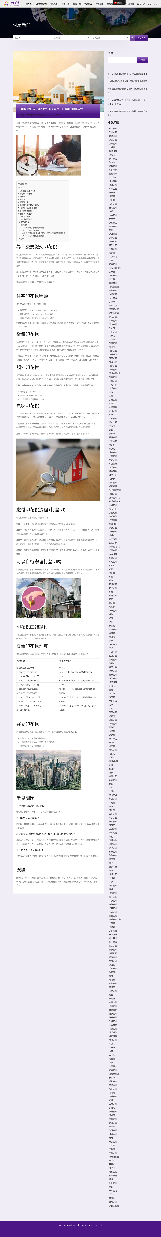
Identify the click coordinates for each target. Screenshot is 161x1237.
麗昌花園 (113, 1017)
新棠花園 (113, 527)
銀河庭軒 (113, 934)
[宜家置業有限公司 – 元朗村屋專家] (11, 6)
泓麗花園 (113, 659)
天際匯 (112, 1077)
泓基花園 (113, 655)
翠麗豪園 (113, 844)
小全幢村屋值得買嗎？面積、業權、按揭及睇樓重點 (127, 113)
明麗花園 (113, 561)
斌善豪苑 (113, 520)
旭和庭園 (113, 539)
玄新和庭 (113, 701)
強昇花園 (113, 437)
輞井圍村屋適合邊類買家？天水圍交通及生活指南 (127, 75)
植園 (111, 622)
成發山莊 (113, 475)
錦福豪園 (113, 957)
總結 (22, 239)
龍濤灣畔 (113, 173)
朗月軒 (112, 603)
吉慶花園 (113, 249)
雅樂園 (112, 1194)
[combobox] (71, 37)
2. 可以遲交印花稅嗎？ (32, 230)
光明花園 (113, 207)
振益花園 (113, 482)
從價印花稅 (23, 196)
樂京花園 (113, 629)
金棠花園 (113, 908)
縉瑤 (111, 787)
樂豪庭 (112, 637)
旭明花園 (113, 550)
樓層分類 (65, 4)
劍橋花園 (113, 237)
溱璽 (111, 689)
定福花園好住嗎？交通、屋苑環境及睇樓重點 (128, 81)
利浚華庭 (113, 234)
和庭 (111, 260)
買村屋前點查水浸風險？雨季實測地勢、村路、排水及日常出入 (127, 102)
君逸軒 (112, 252)
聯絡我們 (111, 4)
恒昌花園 (113, 460)
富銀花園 (113, 369)
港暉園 (112, 686)
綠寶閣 (112, 768)
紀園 (111, 765)
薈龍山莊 (113, 1171)
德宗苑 (112, 445)
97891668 (129, 4)
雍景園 (112, 1198)
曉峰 (111, 580)
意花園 (112, 1115)
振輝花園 (113, 505)
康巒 (111, 429)
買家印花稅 (23, 202)
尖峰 (111, 392)
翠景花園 (113, 817)
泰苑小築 (113, 667)
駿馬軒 (112, 998)
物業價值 (26, 216)
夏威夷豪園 (114, 1074)
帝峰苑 (112, 426)
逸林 (111, 889)
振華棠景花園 (115, 490)
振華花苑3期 (114, 501)
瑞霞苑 (112, 716)
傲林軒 (112, 147)
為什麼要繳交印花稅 (27, 191)
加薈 (111, 1051)
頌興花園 (113, 1202)
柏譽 (111, 618)
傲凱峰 (112, 200)
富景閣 (112, 335)
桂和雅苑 (113, 1036)
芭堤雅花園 (114, 1156)
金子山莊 (113, 897)
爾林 (111, 1138)
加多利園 (113, 241)
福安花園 (113, 750)
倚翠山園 (113, 188)
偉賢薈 (112, 196)
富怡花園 (113, 332)
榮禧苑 (112, 625)
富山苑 (112, 328)
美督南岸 (113, 795)
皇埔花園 (113, 723)
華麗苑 (112, 1164)
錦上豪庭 (113, 942)
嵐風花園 (113, 143)
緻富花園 (113, 780)
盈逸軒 (112, 731)
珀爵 (111, 708)
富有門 (112, 1092)
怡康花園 (113, 452)
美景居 (112, 791)
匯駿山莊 (113, 245)
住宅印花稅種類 (25, 194)
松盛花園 (113, 610)
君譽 (111, 1062)
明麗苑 (112, 565)
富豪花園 (113, 358)
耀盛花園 (113, 851)
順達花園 (113, 983)
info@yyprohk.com (148, 4)
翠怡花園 (113, 814)
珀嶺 (111, 704)
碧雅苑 (112, 1149)
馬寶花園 (113, 991)
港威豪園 (113, 1134)
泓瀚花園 (113, 1130)
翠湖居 (112, 825)
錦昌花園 (113, 128)
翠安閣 (112, 1043)
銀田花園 (113, 1183)
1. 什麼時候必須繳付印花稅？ (35, 227)
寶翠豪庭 (113, 158)
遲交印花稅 (25, 222)
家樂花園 (113, 320)
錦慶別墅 (113, 953)
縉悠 (111, 784)
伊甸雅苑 (113, 181)
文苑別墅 (113, 512)
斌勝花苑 (113, 516)
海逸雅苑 (113, 682)
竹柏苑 (112, 757)
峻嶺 (111, 414)
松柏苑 (112, 607)
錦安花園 (113, 949)
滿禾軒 (112, 693)
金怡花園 (113, 904)
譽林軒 (112, 878)
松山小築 (113, 170)
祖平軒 (112, 746)
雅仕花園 (113, 132)
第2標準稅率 (27, 219)
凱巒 (111, 230)
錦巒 (111, 1187)
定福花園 (113, 316)
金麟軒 (112, 927)
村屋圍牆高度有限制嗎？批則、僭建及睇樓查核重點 (127, 91)
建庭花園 (113, 1111)
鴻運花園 (113, 1006)
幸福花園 (113, 1104)
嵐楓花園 (113, 418)
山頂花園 (113, 411)
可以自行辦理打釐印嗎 (28, 208)
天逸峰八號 (114, 309)
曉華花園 (113, 588)
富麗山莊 (113, 384)
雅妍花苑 (113, 1190)
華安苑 (112, 859)
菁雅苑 (112, 1160)
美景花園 (113, 139)
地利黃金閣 (114, 286)
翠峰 (111, 806)
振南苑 (112, 478)
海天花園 (113, 674)
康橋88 (112, 433)
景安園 (112, 155)
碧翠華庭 (113, 738)
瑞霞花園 (113, 1141)
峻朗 (111, 1100)
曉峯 (111, 576)
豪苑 (111, 881)
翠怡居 (112, 810)
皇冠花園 (113, 719)
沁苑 (111, 648)
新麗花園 (113, 1119)
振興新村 (113, 486)
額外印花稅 (23, 199)
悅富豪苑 (113, 463)
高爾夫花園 (114, 1205)
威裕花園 (113, 1081)
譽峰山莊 (113, 874)
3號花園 (112, 177)
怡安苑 (112, 448)
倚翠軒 (112, 192)
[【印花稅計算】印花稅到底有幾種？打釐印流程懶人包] (58, 81)
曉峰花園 (113, 584)
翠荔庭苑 (113, 840)
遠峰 (111, 1179)
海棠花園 (113, 678)
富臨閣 (112, 347)
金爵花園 (113, 915)
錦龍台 (112, 964)
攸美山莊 (113, 509)
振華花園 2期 (114, 497)
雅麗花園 (113, 968)
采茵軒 (112, 1047)
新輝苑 (112, 535)
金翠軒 (112, 923)
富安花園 (113, 324)
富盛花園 (113, 343)
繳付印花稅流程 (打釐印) (29, 205)
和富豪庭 (113, 1066)
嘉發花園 (113, 275)
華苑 (111, 863)
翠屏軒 (112, 802)
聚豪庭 (112, 162)
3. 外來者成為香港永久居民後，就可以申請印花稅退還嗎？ (45, 233)
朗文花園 (113, 1122)
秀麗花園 (113, 1153)
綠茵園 (112, 772)
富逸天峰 (113, 362)
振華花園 (113, 494)
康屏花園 (113, 166)
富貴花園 (113, 1028)
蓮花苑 (112, 1168)
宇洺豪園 (113, 1085)
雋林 (111, 976)
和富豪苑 (113, 256)
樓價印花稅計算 (25, 214)
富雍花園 (113, 381)
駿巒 (111, 994)
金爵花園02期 (115, 919)
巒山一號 (113, 422)
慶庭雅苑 (113, 471)
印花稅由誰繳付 (25, 211)
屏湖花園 (113, 399)
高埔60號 (113, 1002)
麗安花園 (113, 1013)
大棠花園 (113, 294)
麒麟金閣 (113, 136)
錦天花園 (113, 945)
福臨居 (112, 753)
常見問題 (24, 225)
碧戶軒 (112, 735)
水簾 (111, 640)
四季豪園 (113, 283)
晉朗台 (112, 573)
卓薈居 (112, 1055)
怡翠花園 (113, 456)
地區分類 (54, 4)
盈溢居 (112, 727)
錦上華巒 (113, 938)
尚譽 (111, 396)
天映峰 (112, 301)
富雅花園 (113, 377)
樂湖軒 (112, 633)
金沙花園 (113, 912)
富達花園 (113, 365)
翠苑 (111, 836)
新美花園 (113, 531)
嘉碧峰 (112, 279)
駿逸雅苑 (113, 151)
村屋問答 (88, 4)
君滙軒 (112, 1058)
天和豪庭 (113, 298)
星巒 (111, 569)
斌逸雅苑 (113, 524)
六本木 (112, 219)
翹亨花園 (113, 848)
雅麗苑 (112, 972)
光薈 (111, 211)
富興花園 (113, 350)
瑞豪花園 (113, 712)
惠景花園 (113, 467)
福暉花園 (113, 1040)
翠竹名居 (113, 832)
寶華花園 (113, 388)
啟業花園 (113, 1070)
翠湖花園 (113, 829)
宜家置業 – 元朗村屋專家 (36, 4)
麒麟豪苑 (113, 1010)
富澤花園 (113, 1021)
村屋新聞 (99, 4)
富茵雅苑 (113, 354)
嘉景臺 (112, 271)
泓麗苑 (112, 663)
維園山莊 (113, 776)
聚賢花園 (113, 855)
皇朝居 (112, 1145)
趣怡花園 (113, 885)
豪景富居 (113, 1175)
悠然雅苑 (113, 1032)
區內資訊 (40, 114)
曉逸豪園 (113, 595)
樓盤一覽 (77, 4)
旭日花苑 (113, 542)
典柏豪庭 (113, 222)
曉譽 (111, 591)
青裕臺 (112, 979)
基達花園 (113, 290)
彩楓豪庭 (113, 441)
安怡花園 (113, 1089)
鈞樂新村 (113, 930)
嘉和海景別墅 (115, 268)
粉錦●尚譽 (113, 761)
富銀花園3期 (114, 373)
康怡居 (112, 1107)
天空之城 (113, 305)
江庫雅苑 (113, 644)
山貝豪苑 (113, 407)
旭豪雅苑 (113, 554)
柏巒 (111, 614)
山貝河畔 (113, 403)
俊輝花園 (113, 185)
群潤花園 (113, 799)
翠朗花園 (113, 821)
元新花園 (113, 204)
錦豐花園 (113, 961)
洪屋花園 (113, 671)
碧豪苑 (112, 742)
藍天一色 (113, 866)
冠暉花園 (113, 226)
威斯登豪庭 (114, 313)
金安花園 (113, 900)
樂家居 (112, 1126)
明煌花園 (113, 558)
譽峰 (111, 870)
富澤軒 (112, 339)
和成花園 (113, 264)
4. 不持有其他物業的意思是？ (35, 236)
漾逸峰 (112, 697)
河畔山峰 (113, 652)
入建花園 (113, 215)
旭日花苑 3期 (114, 546)
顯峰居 (112, 987)
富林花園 (113, 1096)
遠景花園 (113, 893)
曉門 (111, 599)
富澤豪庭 (113, 1025)
